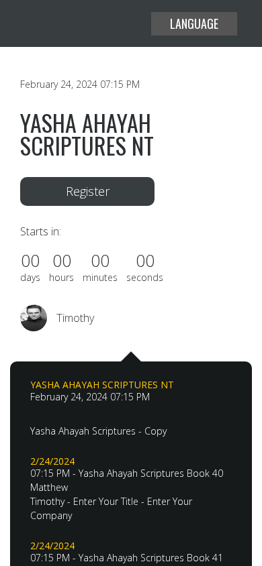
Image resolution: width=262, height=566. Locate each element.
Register (88, 191)
